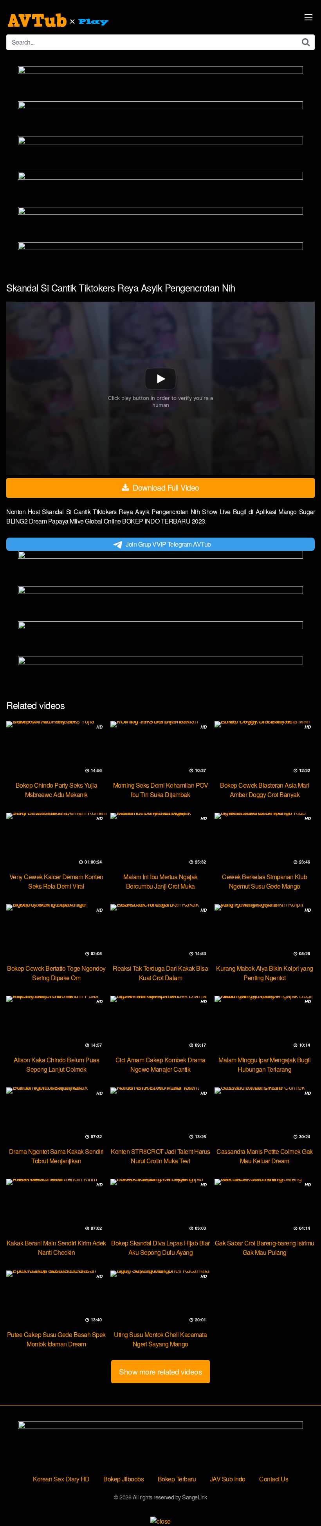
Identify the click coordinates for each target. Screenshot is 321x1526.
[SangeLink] (59, 20)
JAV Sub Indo (227, 1478)
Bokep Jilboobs (123, 1478)
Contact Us (273, 1478)
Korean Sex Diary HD (61, 1478)
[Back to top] (299, 1501)
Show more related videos (160, 1371)
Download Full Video (165, 487)
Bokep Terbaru (177, 1478)
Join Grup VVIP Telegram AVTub (168, 544)
